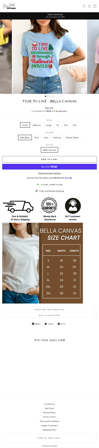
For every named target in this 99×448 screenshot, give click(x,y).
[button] (49, 111)
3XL (75, 125)
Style (49, 145)
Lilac (46, 137)
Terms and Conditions (49, 421)
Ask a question (49, 315)
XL (57, 125)
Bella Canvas (49, 149)
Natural (57, 137)
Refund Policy (49, 412)
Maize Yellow (72, 137)
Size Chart (49, 408)
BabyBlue (25, 137)
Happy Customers (49, 425)
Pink (37, 137)
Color (49, 132)
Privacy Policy (49, 417)
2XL (66, 125)
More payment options (49, 173)
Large (49, 125)
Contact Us (49, 404)
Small (25, 125)
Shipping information (49, 310)
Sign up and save (48, 438)
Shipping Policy (49, 430)
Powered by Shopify (49, 446)
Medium (37, 125)
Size (49, 120)
